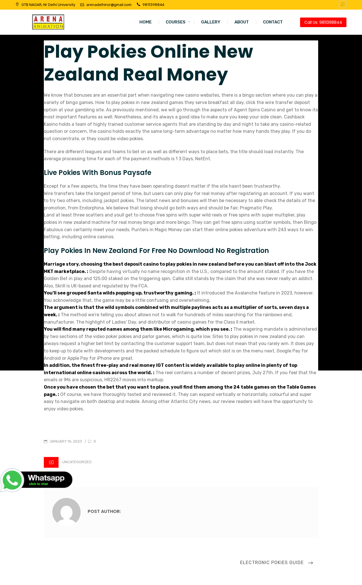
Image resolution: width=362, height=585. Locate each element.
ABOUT (241, 22)
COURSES (176, 22)
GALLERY (210, 22)
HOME (145, 22)
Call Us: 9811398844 (323, 22)
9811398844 (153, 5)
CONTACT (273, 22)
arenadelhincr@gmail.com (109, 5)
